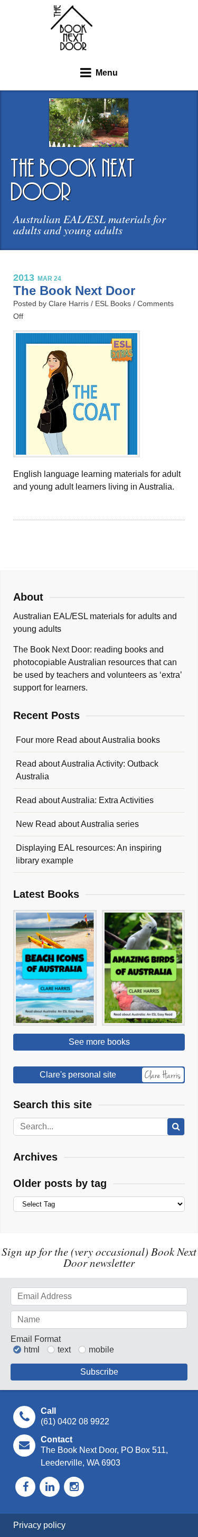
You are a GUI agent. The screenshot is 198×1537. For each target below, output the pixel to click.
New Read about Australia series (77, 824)
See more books (99, 1041)
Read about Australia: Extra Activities (85, 800)
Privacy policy (39, 1525)
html (32, 1350)
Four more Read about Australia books (88, 739)
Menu (107, 72)
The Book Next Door (71, 27)
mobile (101, 1350)
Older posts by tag (60, 1183)
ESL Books (113, 303)
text (64, 1350)
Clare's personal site (78, 1074)
